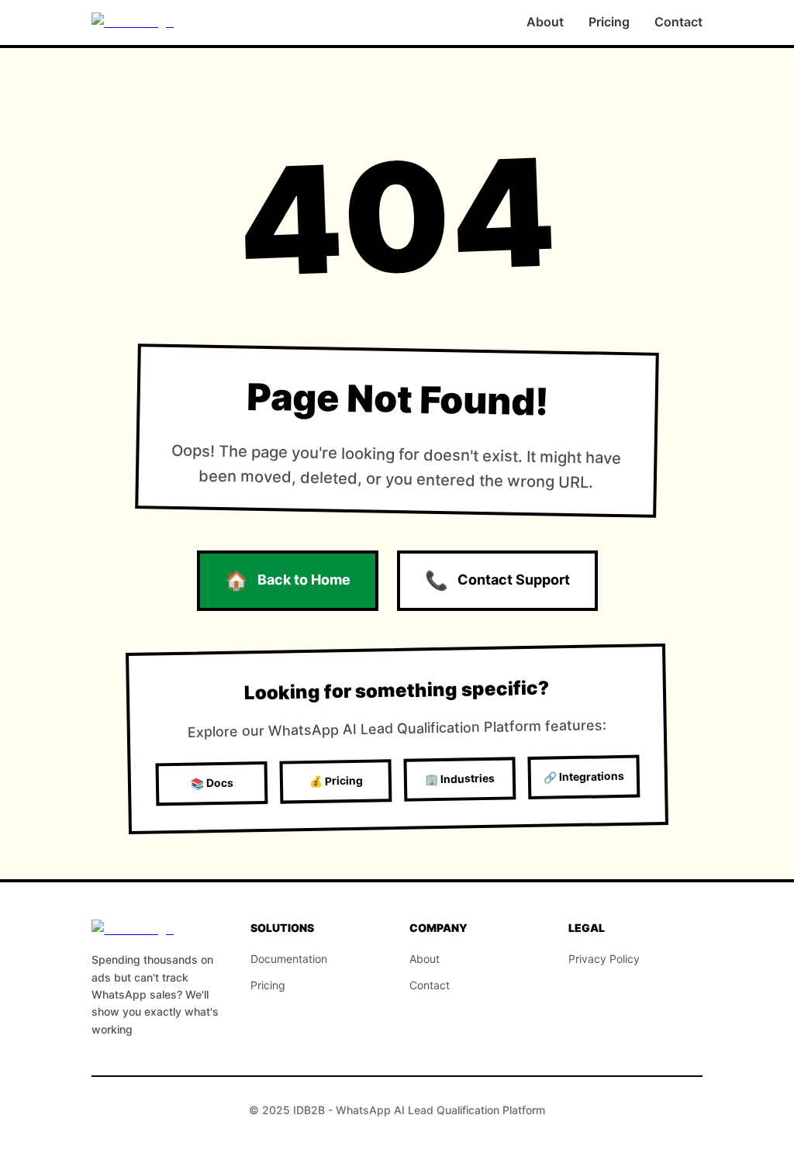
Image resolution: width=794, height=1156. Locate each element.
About (545, 21)
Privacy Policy (604, 958)
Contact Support (497, 580)
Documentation (288, 958)
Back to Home (287, 580)
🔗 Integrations (584, 776)
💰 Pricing (335, 781)
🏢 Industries (460, 778)
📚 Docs (211, 783)
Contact (678, 21)
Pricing (609, 21)
